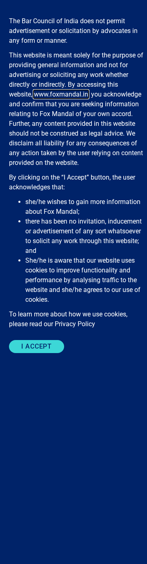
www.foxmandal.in (61, 94)
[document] (73, 282)
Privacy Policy (75, 324)
